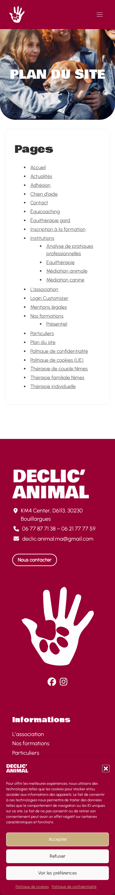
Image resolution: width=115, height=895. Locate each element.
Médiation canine (65, 280)
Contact (39, 203)
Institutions (42, 238)
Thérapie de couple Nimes (59, 369)
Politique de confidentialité (74, 887)
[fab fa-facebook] (52, 683)
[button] (106, 768)
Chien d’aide (44, 194)
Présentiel (56, 324)
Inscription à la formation (58, 229)
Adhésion (40, 185)
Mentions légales (48, 307)
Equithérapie (60, 262)
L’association (44, 289)
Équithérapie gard (50, 220)
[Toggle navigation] (100, 14)
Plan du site (43, 342)
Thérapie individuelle (53, 386)
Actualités (41, 176)
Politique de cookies (32, 887)
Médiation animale (66, 271)
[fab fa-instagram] (63, 683)
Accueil (38, 167)
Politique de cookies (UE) (56, 360)
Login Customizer (49, 298)
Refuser (57, 856)
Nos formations (46, 316)
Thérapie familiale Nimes (57, 377)
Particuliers (42, 333)
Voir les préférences (57, 873)
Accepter (57, 839)
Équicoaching (45, 211)
